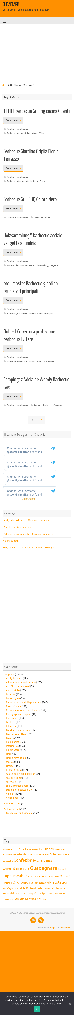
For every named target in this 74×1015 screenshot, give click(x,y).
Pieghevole (42, 882)
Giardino (21, 181)
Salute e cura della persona (20, 773)
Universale (31, 899)
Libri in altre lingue (16, 757)
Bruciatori (22, 313)
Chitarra (36, 854)
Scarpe (31, 893)
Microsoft (65, 876)
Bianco (49, 849)
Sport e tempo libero (17, 785)
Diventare (12, 868)
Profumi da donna (11, 540)
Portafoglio (8, 888)
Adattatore (26, 849)
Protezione (49, 361)
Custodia (39, 861)
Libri (8, 753)
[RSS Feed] (41, 920)
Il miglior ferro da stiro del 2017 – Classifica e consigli (28, 547)
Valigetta (53, 265)
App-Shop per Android (18, 686)
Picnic (36, 181)
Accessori (6, 850)
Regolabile (9, 893)
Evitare (31, 361)
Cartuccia (20, 854)
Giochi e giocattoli (16, 734)
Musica (10, 761)
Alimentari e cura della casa (21, 682)
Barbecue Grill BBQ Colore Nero (30, 199)
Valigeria (11, 793)
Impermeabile (15, 875)
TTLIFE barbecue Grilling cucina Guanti (36, 111)
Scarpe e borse (14, 777)
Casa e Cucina (13, 706)
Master (40, 313)
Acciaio (10, 265)
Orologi (10, 765)
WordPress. (65, 927)
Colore (47, 217)
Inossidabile (34, 876)
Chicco (29, 854)
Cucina (20, 133)
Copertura (22, 361)
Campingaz (58, 405)
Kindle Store (12, 749)
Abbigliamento (14, 678)
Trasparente (8, 899)
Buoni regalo (13, 698)
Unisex (20, 899)
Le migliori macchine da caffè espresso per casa (26, 520)
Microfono (55, 876)
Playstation (58, 882)
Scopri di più (12, 120)
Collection (55, 854)
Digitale (48, 861)
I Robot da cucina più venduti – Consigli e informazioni (28, 533)
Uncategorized (12, 803)
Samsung (21, 893)
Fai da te (10, 722)
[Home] (3, 85)
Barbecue (11, 133)
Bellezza (10, 694)
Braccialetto (9, 854)
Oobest (39, 361)
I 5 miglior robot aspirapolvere (17, 527)
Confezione (24, 860)
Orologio (20, 882)
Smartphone (43, 893)
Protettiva (47, 888)
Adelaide (38, 405)
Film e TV (11, 726)
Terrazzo (44, 181)
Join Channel (29, 498)
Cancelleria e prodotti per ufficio (23, 702)
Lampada (45, 876)
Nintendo (7, 883)
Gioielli (10, 738)
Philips (32, 883)
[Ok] (69, 1003)
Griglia (29, 181)
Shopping (9, 674)
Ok (37, 1009)
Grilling (27, 133)
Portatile (20, 888)
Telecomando (58, 894)
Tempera (53, 927)
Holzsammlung (41, 265)
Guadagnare (43, 868)
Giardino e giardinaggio (17, 129)
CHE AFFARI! (11, 4)
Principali (48, 313)
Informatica (12, 746)
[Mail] (33, 920)
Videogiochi (12, 797)
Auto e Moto (13, 690)
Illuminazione (13, 742)
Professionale (34, 888)
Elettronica (12, 718)
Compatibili (8, 861)
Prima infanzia (14, 769)
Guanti (35, 133)
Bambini (38, 849)
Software (11, 781)
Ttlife (42, 133)
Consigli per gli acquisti (18, 714)
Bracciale (60, 849)
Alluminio (19, 265)
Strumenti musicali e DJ (19, 789)
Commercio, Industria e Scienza (23, 710)
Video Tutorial (12, 809)
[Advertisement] (37, 53)
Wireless (42, 899)
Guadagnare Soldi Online (19, 813)
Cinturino (44, 854)
